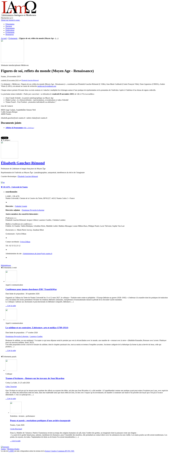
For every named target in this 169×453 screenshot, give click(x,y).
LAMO (11, 451)
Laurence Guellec (36, 336)
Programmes (10, 28)
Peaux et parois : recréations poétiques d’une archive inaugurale (40, 420)
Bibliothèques (6, 265)
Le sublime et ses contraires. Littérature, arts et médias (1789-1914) (37, 327)
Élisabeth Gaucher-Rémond (30, 80)
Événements (10, 32)
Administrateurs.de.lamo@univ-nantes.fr (37, 254)
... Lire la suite (11, 306)
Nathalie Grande (21, 206)
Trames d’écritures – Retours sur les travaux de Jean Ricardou (35, 378)
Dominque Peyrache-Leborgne (33, 210)
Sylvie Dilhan (25, 242)
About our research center (10, 20)
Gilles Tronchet (11, 387)
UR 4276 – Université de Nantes (14, 187)
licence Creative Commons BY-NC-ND (59, 451)
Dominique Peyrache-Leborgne (17, 336)
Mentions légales (13, 449)
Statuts (3, 449)
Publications (10, 30)
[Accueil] (19, 16)
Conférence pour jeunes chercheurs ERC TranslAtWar (31, 289)
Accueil (4, 38)
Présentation (10, 24)
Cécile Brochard (16, 429)
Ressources (10, 34)
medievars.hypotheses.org (46, 86)
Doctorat (9, 26)
